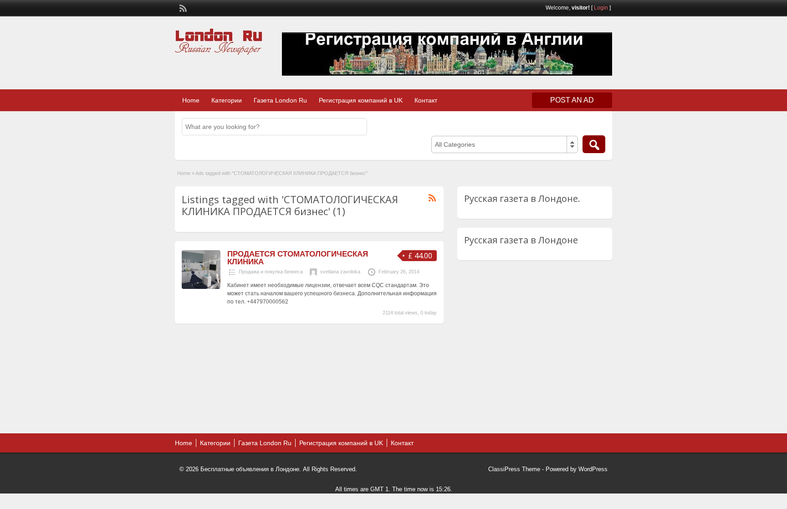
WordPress (593, 469)
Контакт (425, 100)
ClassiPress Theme (514, 469)
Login (601, 8)
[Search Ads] (594, 144)
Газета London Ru (280, 100)
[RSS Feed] (182, 7)
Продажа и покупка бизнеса (271, 271)
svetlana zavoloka (340, 271)
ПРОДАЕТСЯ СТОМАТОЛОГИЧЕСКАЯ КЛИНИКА (297, 258)
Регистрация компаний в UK (361, 100)
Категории (226, 100)
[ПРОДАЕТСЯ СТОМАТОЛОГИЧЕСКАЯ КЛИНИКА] (201, 287)
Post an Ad (572, 100)
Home (190, 100)
